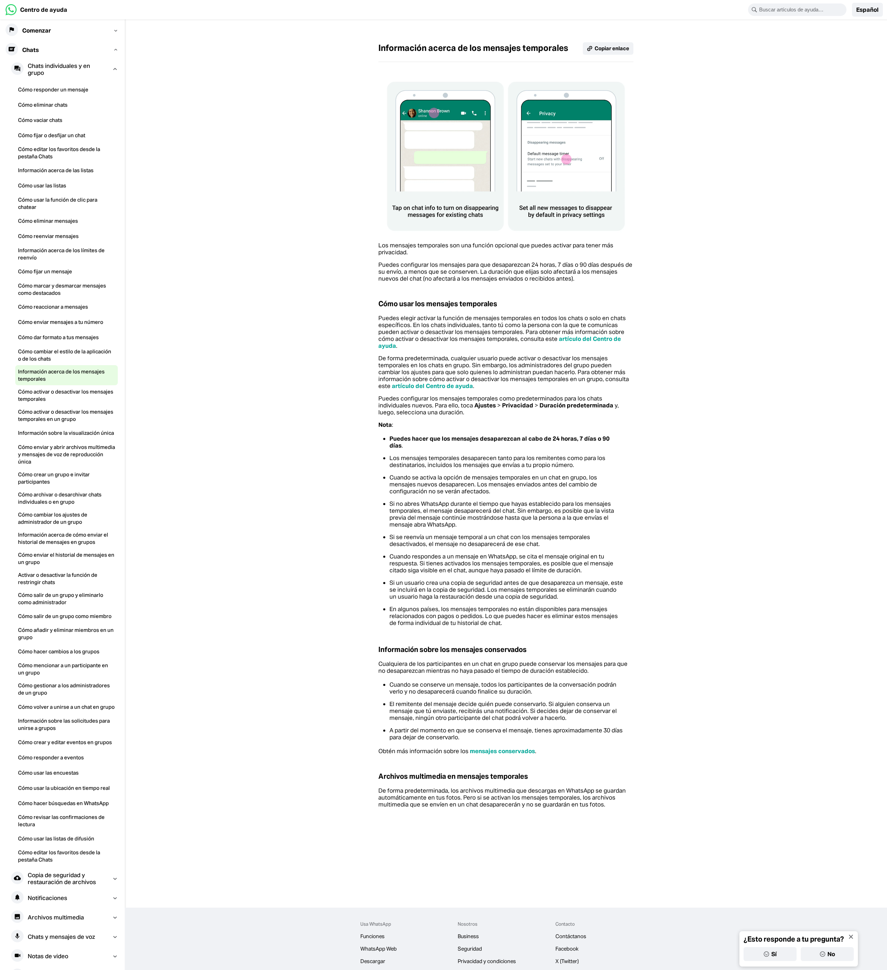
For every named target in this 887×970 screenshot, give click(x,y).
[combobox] (801, 9)
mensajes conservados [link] (502, 751)
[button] (867, 10)
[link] (36, 9)
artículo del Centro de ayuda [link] (432, 386)
